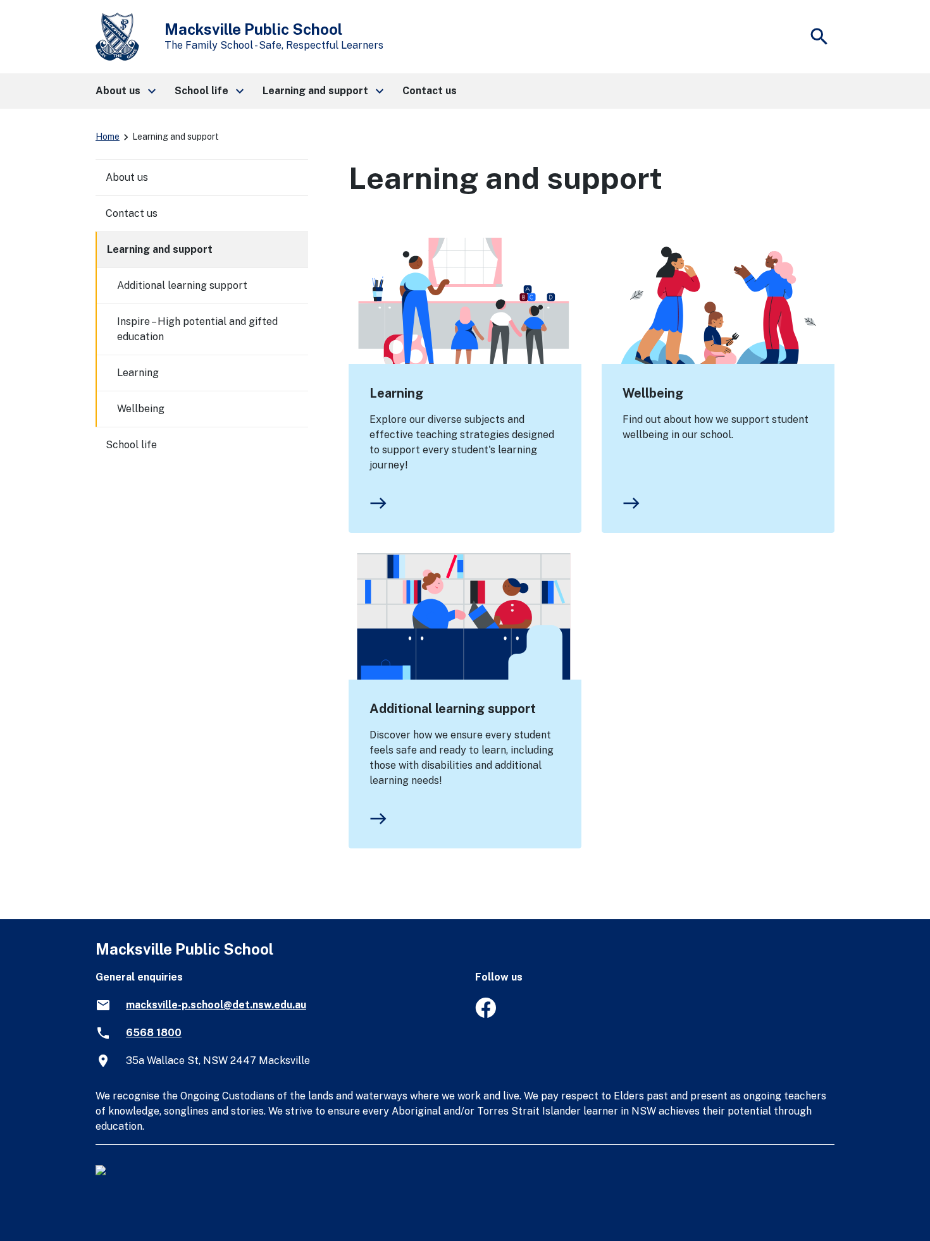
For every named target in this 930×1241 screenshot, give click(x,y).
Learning (396, 393)
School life (131, 445)
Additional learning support (452, 708)
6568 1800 (154, 1033)
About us (127, 177)
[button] (124, 91)
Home (108, 136)
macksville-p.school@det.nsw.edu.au (216, 1005)
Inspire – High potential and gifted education (197, 329)
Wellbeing (653, 393)
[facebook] (485, 1014)
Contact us (132, 213)
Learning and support (160, 249)
